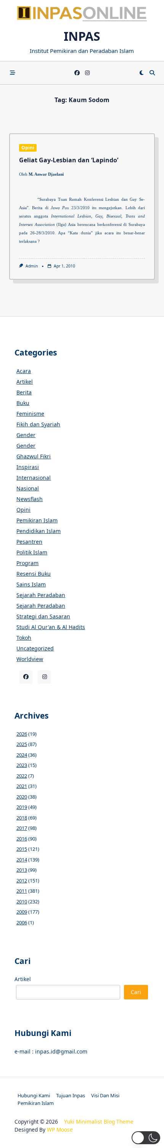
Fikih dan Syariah (38, 424)
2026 (21, 733)
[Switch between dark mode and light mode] (141, 72)
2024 (21, 754)
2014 (21, 859)
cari (136, 992)
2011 (21, 890)
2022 (21, 775)
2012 (21, 880)
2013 (21, 869)
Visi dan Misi (105, 1095)
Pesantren (29, 541)
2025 (21, 744)
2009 (21, 911)
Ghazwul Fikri (33, 456)
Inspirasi (27, 467)
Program (27, 563)
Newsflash (29, 499)
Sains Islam (31, 584)
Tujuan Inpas (70, 1095)
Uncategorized (35, 648)
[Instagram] (87, 73)
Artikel (24, 381)
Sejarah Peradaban (40, 595)
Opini (27, 147)
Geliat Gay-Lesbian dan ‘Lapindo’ (68, 160)
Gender (25, 435)
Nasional (27, 488)
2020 (21, 796)
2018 (21, 817)
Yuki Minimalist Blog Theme (98, 1121)
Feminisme (30, 413)
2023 (21, 765)
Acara (23, 371)
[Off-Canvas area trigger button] (12, 72)
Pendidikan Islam (38, 531)
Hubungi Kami (34, 1095)
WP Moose (60, 1129)
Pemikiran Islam (37, 520)
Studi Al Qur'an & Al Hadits (50, 627)
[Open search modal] (152, 72)
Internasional (33, 477)
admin (32, 266)
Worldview (29, 659)
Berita (24, 392)
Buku (22, 403)
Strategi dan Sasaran (43, 616)
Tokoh (23, 637)
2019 (21, 807)
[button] (146, 1137)
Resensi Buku (33, 573)
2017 (21, 828)
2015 (21, 848)
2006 (21, 922)
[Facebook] (77, 73)
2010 (21, 901)
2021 (21, 786)
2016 (21, 838)
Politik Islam (31, 552)
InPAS (82, 36)
